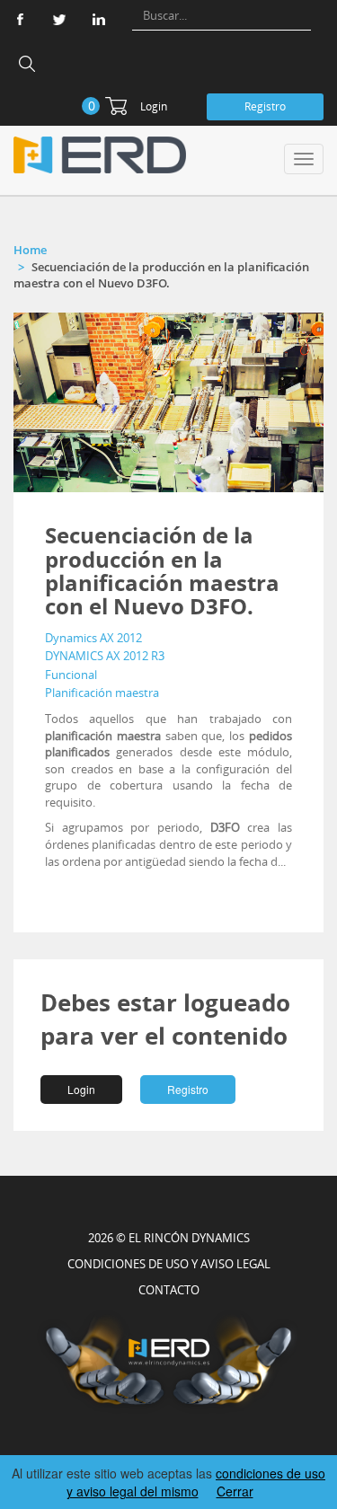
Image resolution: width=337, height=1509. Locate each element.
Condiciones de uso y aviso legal (168, 1264)
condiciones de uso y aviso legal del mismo (196, 1482)
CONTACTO (169, 1290)
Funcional (71, 674)
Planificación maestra (102, 692)
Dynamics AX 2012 (93, 638)
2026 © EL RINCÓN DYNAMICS (169, 1238)
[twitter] (59, 19)
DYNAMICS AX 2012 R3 (104, 656)
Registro (265, 106)
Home (30, 250)
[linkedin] (99, 19)
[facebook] (19, 19)
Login (153, 106)
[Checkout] (116, 106)
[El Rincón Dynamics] (99, 155)
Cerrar (235, 1491)
